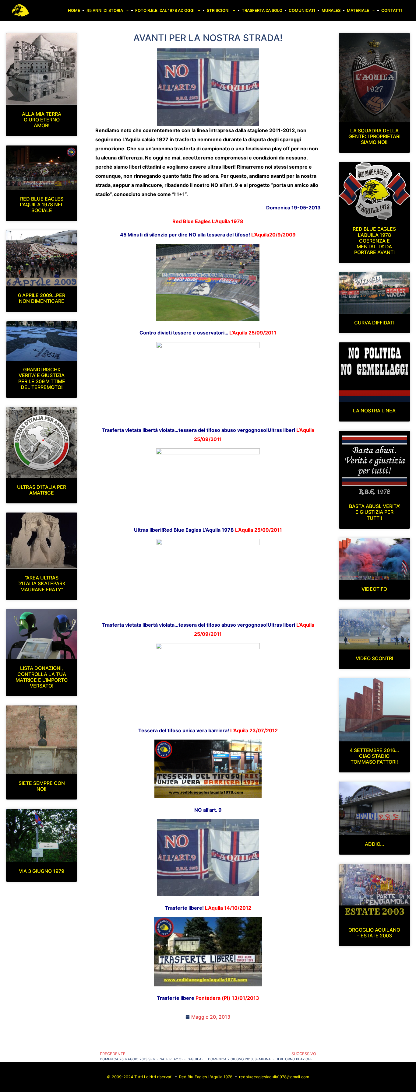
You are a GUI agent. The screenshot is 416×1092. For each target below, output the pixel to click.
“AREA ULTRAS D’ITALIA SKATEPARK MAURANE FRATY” (41, 583)
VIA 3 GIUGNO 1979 (41, 871)
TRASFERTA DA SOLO (262, 10)
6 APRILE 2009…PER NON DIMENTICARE (41, 298)
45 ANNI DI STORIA (104, 10)
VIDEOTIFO (374, 589)
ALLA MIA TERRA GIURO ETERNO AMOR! (41, 119)
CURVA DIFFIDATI (374, 323)
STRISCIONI (218, 10)
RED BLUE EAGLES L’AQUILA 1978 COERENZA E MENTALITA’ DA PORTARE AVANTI (374, 240)
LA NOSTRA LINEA (374, 411)
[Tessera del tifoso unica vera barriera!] (208, 796)
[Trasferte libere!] (208, 985)
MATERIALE (358, 10)
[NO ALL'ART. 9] (208, 87)
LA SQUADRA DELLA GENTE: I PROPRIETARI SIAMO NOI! (374, 136)
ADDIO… (374, 844)
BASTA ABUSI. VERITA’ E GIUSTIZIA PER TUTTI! (374, 512)
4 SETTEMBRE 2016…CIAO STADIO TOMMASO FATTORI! (374, 756)
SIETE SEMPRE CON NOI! (42, 786)
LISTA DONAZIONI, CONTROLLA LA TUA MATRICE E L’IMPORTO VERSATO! (42, 677)
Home (74, 10)
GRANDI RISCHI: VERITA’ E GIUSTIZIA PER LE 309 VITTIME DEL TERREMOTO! (41, 378)
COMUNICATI (302, 10)
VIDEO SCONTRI (374, 658)
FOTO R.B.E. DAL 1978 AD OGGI (165, 10)
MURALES (331, 10)
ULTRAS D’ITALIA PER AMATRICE (41, 490)
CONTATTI (391, 10)
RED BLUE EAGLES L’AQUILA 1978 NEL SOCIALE (42, 204)
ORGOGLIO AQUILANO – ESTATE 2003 (374, 933)
